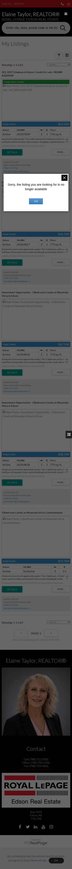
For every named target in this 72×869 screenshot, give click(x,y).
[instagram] (52, 827)
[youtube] (44, 827)
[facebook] (20, 827)
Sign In (6, 3)
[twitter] (28, 827)
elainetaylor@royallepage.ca (16, 171)
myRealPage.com (36, 843)
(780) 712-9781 (10, 168)
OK (56, 860)
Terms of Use (38, 860)
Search (62, 28)
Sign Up (19, 3)
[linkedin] (36, 827)
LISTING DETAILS (12, 152)
